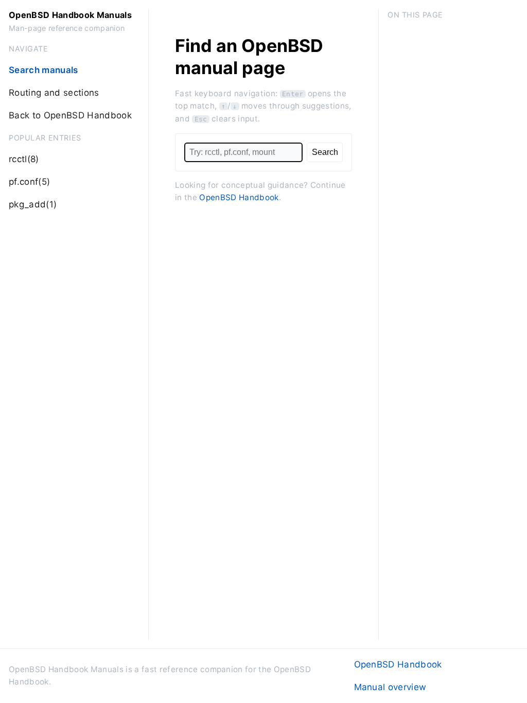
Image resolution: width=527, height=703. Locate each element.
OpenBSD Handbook (238, 197)
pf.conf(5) (29, 182)
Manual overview (390, 687)
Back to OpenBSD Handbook (70, 115)
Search (325, 151)
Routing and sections (54, 92)
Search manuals (43, 70)
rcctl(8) (24, 159)
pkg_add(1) (33, 204)
